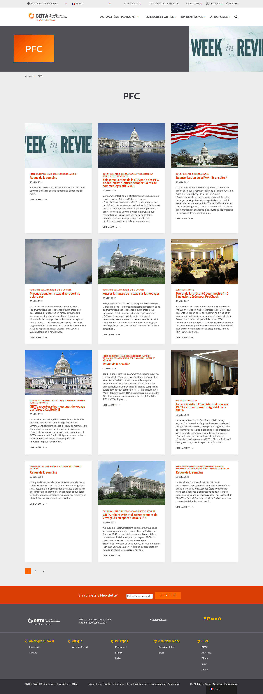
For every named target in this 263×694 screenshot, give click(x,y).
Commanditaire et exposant (163, 3)
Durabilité (224, 469)
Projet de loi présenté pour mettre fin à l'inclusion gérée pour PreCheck (202, 295)
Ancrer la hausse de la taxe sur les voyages (131, 293)
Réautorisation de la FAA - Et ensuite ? (201, 177)
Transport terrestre (74, 401)
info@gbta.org (160, 619)
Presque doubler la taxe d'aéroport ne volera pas (55, 295)
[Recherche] (236, 17)
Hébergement (36, 174)
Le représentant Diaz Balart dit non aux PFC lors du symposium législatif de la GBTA (202, 407)
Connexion (232, 3)
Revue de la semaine (43, 177)
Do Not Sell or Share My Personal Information (214, 683)
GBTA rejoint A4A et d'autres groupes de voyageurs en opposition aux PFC (130, 516)
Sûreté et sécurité (185, 290)
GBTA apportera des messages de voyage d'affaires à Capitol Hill (57, 408)
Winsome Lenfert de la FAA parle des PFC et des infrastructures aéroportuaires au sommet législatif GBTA (131, 183)
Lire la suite (38, 199)
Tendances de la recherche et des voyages (50, 290)
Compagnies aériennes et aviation (60, 174)
